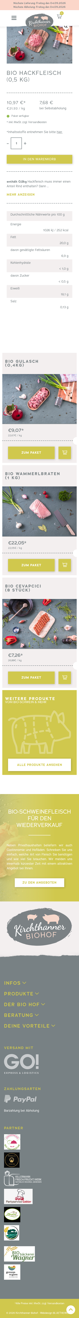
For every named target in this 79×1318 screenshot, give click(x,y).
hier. (60, 132)
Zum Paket (31, 453)
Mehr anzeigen (21, 195)
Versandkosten (37, 122)
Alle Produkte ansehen (39, 765)
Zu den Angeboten (39, 883)
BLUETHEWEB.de (63, 1313)
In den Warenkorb (39, 159)
